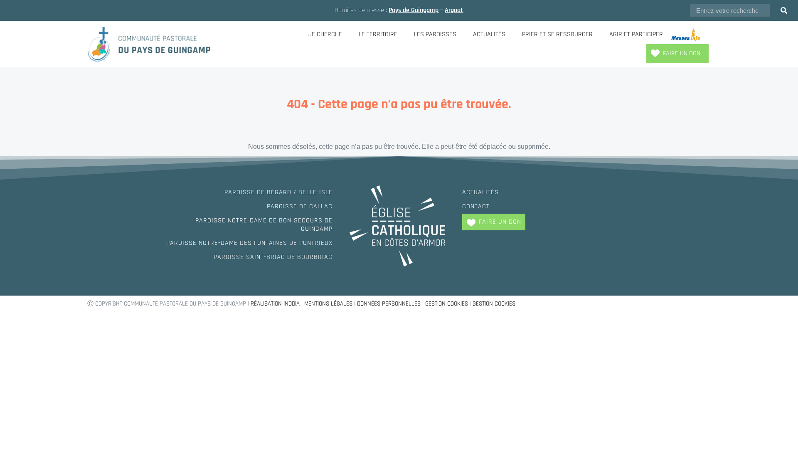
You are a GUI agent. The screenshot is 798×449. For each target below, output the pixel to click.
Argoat (454, 10)
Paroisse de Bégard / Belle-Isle (278, 192)
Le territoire (378, 34)
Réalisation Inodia (275, 304)
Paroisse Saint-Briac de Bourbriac (273, 257)
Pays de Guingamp (413, 10)
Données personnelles (389, 304)
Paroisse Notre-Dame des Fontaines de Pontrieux (249, 243)
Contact (476, 206)
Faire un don (681, 53)
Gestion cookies (446, 304)
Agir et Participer (636, 34)
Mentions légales (328, 304)
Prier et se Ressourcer (557, 34)
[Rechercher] (784, 10)
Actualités (489, 34)
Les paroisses (435, 34)
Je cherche (325, 34)
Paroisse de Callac (299, 206)
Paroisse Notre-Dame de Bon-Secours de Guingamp (263, 224)
